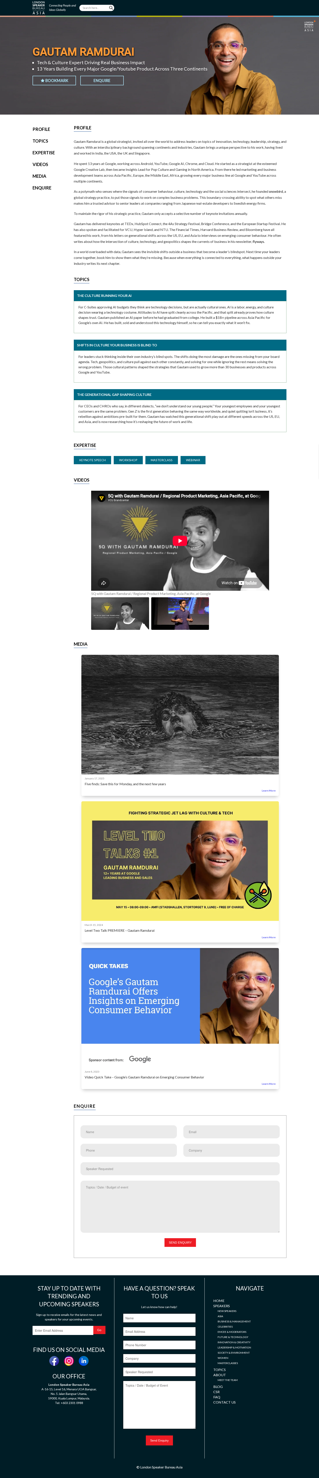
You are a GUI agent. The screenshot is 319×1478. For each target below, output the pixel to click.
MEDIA (39, 176)
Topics (219, 1370)
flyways (258, 241)
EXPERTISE (44, 152)
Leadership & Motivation (234, 1347)
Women (223, 1357)
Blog (218, 1386)
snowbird (276, 191)
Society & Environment (234, 1352)
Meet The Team (228, 1380)
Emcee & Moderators (232, 1331)
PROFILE (41, 129)
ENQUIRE (42, 187)
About (219, 1375)
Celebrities (225, 1326)
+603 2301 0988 (72, 1403)
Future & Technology (233, 1337)
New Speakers (227, 1311)
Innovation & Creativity (234, 1342)
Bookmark (56, 80)
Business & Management (234, 1321)
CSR (216, 1392)
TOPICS (40, 140)
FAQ (216, 1397)
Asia (220, 1316)
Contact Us (224, 1402)
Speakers (221, 1306)
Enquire (102, 80)
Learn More (269, 790)
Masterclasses (228, 1363)
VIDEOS (40, 164)
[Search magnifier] (111, 8)
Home (218, 1301)
